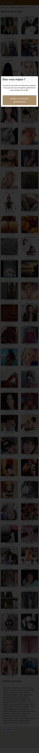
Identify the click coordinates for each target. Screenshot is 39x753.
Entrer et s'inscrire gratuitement (19, 100)
